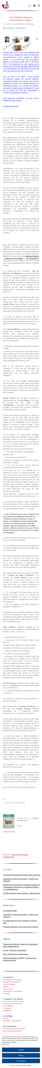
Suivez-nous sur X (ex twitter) (12, 991)
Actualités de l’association (11, 982)
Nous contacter (8, 989)
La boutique (8, 1016)
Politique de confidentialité (23, 1065)
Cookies (12, 1065)
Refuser (21, 1055)
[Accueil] (5, 5)
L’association (8, 977)
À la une (6, 24)
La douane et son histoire (13, 999)
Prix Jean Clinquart (9, 984)
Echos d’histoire (8, 1006)
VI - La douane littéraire (23, 24)
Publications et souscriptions (12, 1020)
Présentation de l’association (12, 980)
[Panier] (34, 5)
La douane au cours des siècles (13, 1001)
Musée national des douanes (12, 1031)
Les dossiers (7, 1008)
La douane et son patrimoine (12, 1003)
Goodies (5, 1018)
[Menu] (38, 5)
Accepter (21, 1050)
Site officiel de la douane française (14, 1028)
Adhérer (5, 986)
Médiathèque (7, 1010)
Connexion (6, 993)
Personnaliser (21, 1061)
